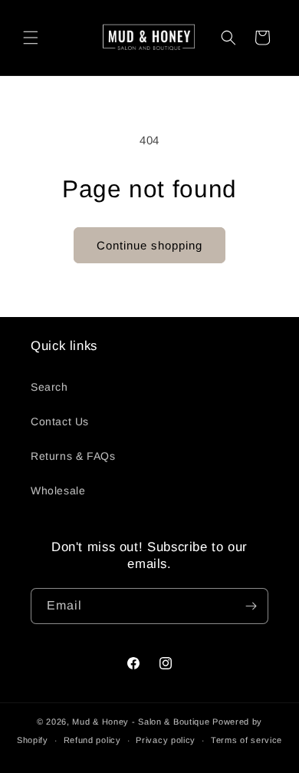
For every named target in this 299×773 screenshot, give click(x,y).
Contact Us (60, 421)
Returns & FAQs (73, 456)
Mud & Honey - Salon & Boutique (140, 721)
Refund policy (92, 740)
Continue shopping (149, 245)
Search (49, 387)
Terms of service (246, 740)
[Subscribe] (251, 606)
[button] (31, 38)
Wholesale (58, 490)
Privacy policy (166, 740)
